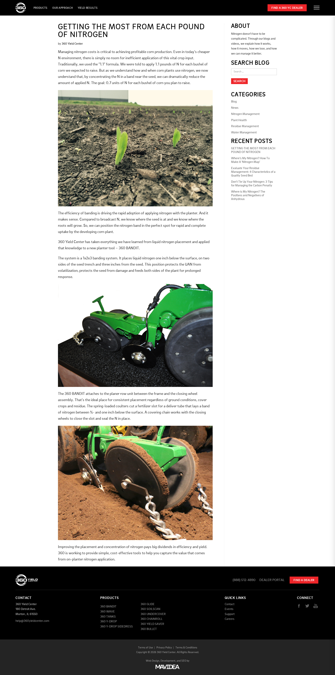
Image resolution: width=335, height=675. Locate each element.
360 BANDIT (108, 606)
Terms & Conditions (186, 647)
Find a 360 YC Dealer (287, 8)
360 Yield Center (72, 43)
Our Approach (62, 8)
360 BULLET (149, 629)
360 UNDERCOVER (153, 614)
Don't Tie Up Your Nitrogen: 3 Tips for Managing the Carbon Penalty (252, 183)
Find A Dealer (304, 580)
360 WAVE (107, 611)
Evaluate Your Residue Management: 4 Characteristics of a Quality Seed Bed (253, 172)
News (234, 107)
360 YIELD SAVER (152, 624)
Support (230, 614)
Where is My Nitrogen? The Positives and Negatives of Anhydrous (248, 195)
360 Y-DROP (108, 621)
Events (229, 609)
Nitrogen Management (245, 114)
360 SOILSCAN (150, 609)
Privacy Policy (164, 647)
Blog (234, 101)
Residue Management (245, 126)
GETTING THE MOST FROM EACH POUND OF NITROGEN (253, 150)
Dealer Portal (272, 580)
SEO (183, 660)
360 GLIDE (148, 604)
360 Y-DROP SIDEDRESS (116, 626)
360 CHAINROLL (151, 619)
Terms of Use (145, 647)
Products (41, 8)
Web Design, (153, 660)
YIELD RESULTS (88, 8)
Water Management (244, 132)
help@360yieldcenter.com (32, 621)
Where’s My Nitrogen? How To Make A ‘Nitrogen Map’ (250, 160)
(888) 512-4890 (244, 580)
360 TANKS (108, 616)
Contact (229, 604)
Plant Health (239, 120)
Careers (229, 619)
